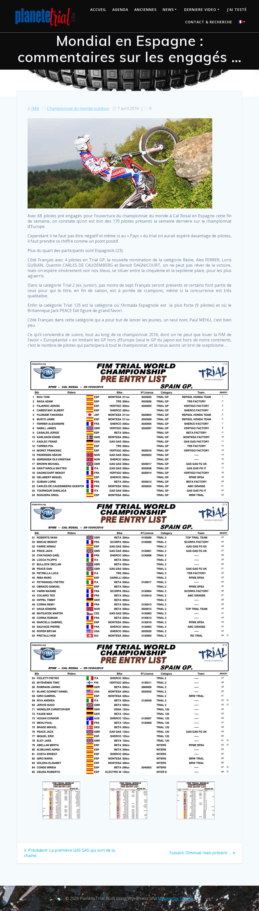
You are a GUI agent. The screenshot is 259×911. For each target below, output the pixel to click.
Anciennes (145, 9)
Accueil (98, 9)
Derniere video (200, 9)
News (168, 9)
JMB (35, 108)
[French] (242, 22)
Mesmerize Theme (175, 898)
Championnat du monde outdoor (78, 108)
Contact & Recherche (208, 22)
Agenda (120, 9)
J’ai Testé (237, 9)
